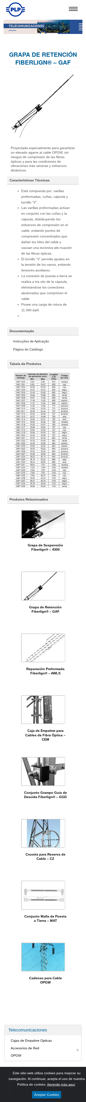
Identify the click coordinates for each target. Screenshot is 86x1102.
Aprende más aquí (61, 1084)
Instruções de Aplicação (31, 341)
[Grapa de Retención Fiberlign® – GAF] (43, 586)
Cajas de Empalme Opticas (31, 1040)
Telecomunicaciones (27, 1030)
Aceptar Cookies (46, 1095)
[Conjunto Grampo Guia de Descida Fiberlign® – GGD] (43, 771)
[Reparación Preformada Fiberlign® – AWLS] (43, 648)
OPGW (16, 1055)
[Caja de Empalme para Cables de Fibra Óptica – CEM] (43, 709)
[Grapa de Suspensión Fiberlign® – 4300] (43, 524)
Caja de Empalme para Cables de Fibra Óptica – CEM (45, 735)
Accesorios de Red (25, 1048)
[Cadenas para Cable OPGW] (43, 957)
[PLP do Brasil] (15, 15)
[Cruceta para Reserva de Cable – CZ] (43, 833)
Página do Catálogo (28, 349)
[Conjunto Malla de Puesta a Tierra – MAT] (43, 895)
